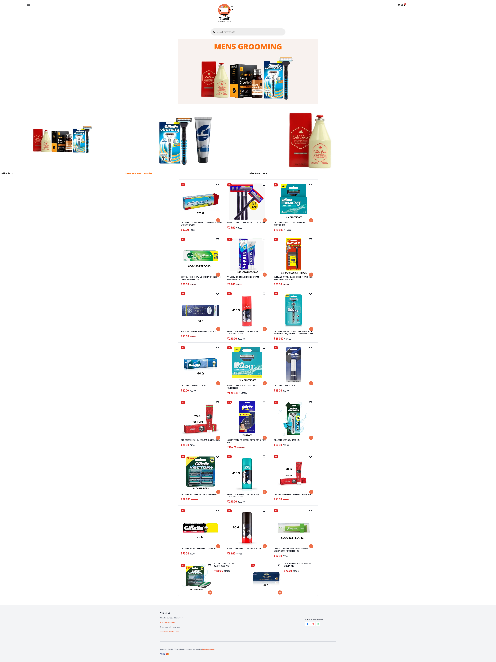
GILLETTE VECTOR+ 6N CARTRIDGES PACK (199, 494)
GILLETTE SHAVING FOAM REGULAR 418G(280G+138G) (242, 332)
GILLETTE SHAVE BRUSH (284, 386)
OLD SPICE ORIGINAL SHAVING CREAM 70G (292, 494)
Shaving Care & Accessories (138, 173)
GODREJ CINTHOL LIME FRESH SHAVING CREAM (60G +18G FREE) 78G (291, 550)
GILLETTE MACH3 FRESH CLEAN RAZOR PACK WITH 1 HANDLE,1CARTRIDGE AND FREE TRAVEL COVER (294, 333)
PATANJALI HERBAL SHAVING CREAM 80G (198, 331)
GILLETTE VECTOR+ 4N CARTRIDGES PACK (224, 564)
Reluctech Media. (208, 649)
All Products (7, 173)
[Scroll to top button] (490, 656)
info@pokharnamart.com (169, 631)
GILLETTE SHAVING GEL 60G (193, 386)
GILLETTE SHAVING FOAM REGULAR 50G (244, 549)
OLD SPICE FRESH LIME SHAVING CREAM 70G (200, 440)
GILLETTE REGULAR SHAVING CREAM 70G (199, 549)
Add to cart (218, 220)
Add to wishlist (217, 185)
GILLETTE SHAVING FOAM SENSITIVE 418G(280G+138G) (243, 495)
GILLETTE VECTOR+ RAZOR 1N (287, 440)
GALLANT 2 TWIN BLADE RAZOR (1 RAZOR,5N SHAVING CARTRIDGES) (293, 278)
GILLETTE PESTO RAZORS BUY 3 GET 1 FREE (246, 223)
